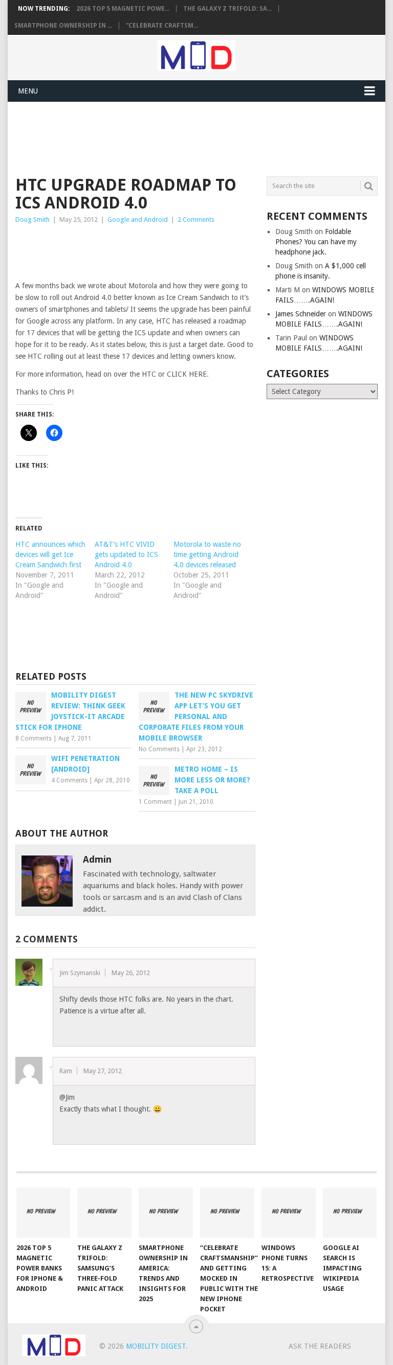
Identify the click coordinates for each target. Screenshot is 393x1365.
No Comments (159, 749)
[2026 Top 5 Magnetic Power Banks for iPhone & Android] (43, 1213)
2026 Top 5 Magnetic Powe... (122, 8)
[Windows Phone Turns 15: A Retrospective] (288, 1213)
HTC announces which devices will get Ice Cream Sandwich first (50, 554)
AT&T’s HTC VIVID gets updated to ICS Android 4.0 (126, 554)
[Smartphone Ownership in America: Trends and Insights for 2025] (166, 1213)
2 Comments (196, 219)
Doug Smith (32, 219)
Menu (28, 91)
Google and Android (137, 219)
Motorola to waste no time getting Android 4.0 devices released (207, 554)
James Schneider (300, 314)
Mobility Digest (156, 1346)
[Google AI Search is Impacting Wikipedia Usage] (350, 1213)
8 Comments (33, 738)
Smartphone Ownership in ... (63, 25)
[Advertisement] (201, 137)
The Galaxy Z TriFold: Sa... (227, 8)
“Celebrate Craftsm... (162, 25)
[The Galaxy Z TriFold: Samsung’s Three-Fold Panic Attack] (104, 1213)
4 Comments (69, 780)
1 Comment (155, 801)
